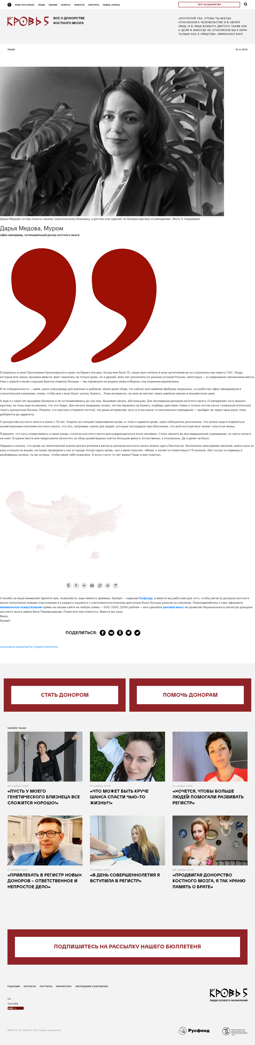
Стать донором (65, 695)
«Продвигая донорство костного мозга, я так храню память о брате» (208, 881)
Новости (79, 5)
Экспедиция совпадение (91, 986)
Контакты (30, 986)
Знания (53, 5)
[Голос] (108, 586)
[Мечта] (100, 586)
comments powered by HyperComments (29, 646)
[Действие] (84, 586)
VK (9, 998)
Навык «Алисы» (111, 5)
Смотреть (93, 5)
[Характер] (92, 586)
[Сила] (116, 586)
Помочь (65, 5)
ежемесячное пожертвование (21, 606)
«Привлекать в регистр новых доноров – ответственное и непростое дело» (44, 881)
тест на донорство (209, 5)
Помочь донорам (190, 695)
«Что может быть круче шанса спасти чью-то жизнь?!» (119, 797)
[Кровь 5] (68, 586)
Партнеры (46, 986)
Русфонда (146, 597)
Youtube (12, 1003)
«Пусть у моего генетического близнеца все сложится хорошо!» (43, 797)
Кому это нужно (24, 5)
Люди (41, 5)
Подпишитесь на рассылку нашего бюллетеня (127, 947)
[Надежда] (76, 586)
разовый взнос (173, 606)
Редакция (13, 986)
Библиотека (64, 986)
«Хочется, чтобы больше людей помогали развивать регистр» (208, 797)
